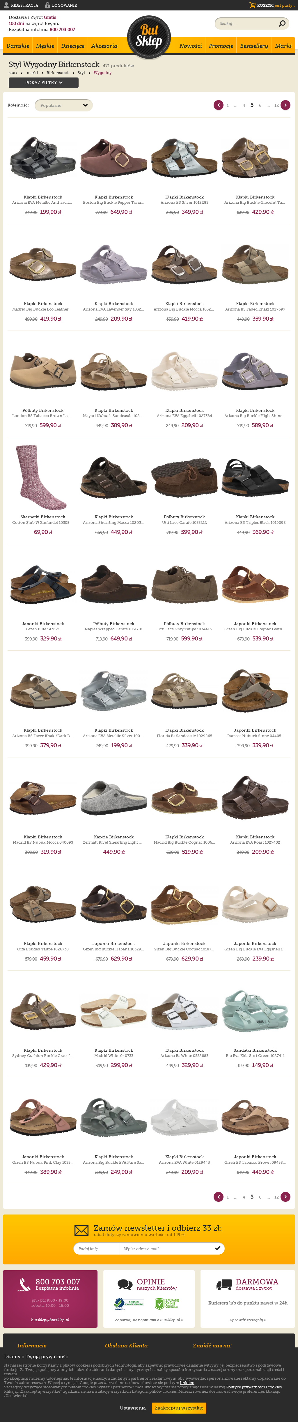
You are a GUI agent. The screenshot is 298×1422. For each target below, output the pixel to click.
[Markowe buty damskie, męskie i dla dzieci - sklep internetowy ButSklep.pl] (149, 37)
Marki (283, 46)
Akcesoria (104, 46)
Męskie (45, 46)
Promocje (221, 46)
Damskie (17, 46)
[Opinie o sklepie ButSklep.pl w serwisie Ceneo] (167, 1304)
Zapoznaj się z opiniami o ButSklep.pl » (149, 1320)
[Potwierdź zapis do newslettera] (218, 1249)
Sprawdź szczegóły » (248, 1320)
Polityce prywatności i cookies (254, 1387)
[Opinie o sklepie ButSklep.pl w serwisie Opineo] (129, 1304)
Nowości (191, 46)
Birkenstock (58, 73)
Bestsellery (254, 46)
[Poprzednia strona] (219, 105)
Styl (82, 73)
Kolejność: (18, 105)
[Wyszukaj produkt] (282, 24)
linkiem (187, 1383)
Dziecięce (72, 46)
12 (276, 105)
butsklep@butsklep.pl (50, 1320)
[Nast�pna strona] (285, 105)
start (13, 73)
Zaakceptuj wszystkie (179, 1408)
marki (33, 73)
